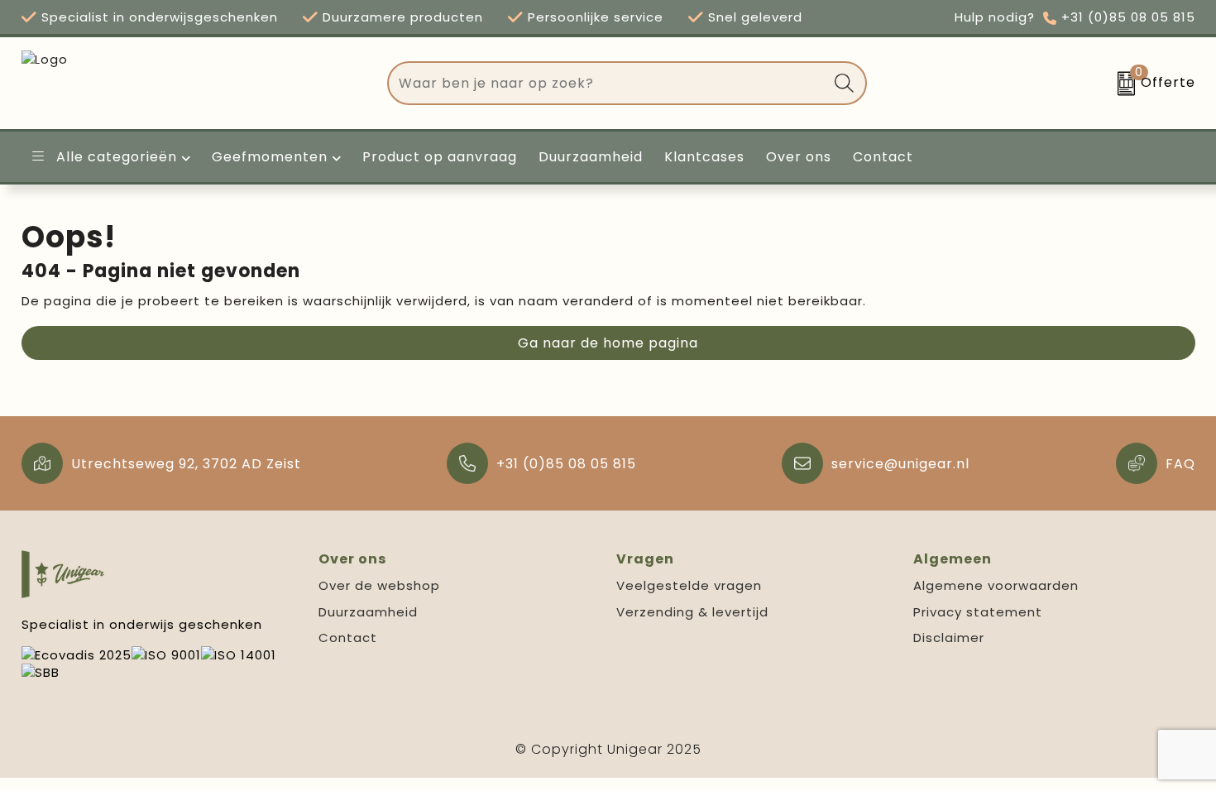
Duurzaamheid (368, 612)
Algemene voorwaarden (996, 585)
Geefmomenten (270, 156)
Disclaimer (948, 637)
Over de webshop (379, 585)
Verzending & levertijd (692, 612)
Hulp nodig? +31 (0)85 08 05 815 (1075, 17)
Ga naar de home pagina (608, 342)
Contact (347, 637)
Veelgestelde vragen (689, 585)
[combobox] (608, 83)
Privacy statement (977, 612)
